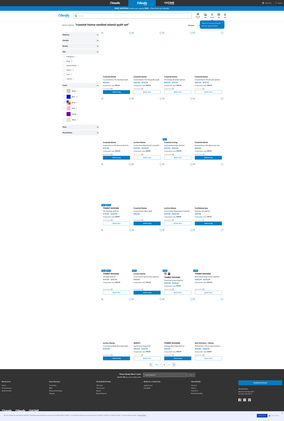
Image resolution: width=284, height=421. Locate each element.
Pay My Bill (147, 388)
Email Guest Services (260, 383)
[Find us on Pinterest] (249, 400)
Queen (70, 70)
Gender (66, 41)
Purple (75, 114)
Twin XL (70, 79)
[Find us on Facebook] (239, 400)
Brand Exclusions (101, 393)
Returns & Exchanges (55, 391)
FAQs (50, 388)
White (75, 120)
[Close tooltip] (222, 22)
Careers (193, 388)
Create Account (6, 388)
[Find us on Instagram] (244, 400)
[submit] (191, 375)
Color (65, 86)
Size (64, 52)
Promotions (67, 133)
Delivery (66, 35)
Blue (75, 97)
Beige (75, 91)
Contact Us (194, 391)
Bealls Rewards (6, 391)
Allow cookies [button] (262, 415)
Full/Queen (71, 57)
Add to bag (121, 92)
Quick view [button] (152, 92)
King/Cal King (72, 65)
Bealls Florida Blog (197, 393)
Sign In (4, 385)
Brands (98, 391)
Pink (74, 108)
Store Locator (100, 388)
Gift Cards (99, 385)
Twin (69, 74)
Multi (75, 102)
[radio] (165, 273)
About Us (194, 385)
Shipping (52, 393)
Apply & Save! (148, 385)
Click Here (154, 8)
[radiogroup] (167, 273)
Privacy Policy (142, 415)
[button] (274, 415)
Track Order (52, 385)
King (69, 61)
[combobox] (132, 16)
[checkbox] (64, 56)
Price (65, 127)
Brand (65, 46)
